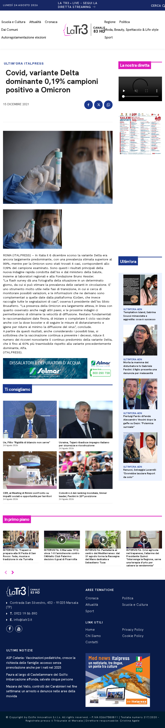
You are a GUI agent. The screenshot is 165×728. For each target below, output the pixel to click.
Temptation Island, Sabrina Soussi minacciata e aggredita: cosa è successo (139, 316)
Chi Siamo (93, 636)
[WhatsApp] (108, 104)
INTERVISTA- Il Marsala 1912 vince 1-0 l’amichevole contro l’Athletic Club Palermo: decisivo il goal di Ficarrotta (61, 554)
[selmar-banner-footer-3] (58, 382)
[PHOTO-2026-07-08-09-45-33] (140, 158)
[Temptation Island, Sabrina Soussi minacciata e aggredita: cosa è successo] (140, 290)
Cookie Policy (133, 636)
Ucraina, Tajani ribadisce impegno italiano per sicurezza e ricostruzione (84, 444)
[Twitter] (98, 104)
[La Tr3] (84, 29)
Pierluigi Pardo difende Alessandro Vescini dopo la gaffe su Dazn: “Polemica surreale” (139, 421)
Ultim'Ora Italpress (24, 63)
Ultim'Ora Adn (132, 309)
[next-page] (12, 572)
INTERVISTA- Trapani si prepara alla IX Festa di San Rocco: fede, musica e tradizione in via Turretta (19, 554)
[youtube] (18, 628)
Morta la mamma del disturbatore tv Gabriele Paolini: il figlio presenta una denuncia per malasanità (140, 368)
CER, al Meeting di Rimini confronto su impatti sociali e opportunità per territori (27, 494)
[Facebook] (88, 104)
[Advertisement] (140, 182)
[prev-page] (5, 572)
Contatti (92, 642)
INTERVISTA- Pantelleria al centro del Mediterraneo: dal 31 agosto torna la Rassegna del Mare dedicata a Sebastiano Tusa (102, 556)
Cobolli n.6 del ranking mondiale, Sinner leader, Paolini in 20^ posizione (83, 494)
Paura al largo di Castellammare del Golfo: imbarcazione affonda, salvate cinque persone (39, 677)
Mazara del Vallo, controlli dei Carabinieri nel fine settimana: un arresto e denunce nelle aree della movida (41, 691)
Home (90, 630)
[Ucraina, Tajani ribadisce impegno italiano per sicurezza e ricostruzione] (86, 419)
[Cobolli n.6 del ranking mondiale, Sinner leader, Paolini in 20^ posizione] (86, 470)
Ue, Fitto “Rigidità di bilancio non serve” (26, 442)
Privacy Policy (133, 630)
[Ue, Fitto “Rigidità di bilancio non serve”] (30, 419)
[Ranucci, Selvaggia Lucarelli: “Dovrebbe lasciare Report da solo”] (140, 447)
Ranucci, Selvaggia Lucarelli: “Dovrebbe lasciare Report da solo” (139, 473)
